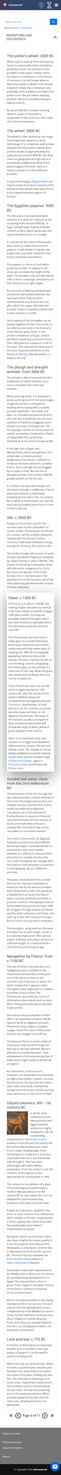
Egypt (10, 227)
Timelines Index (12, 1442)
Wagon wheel (40, 181)
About (6, 1456)
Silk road (16, 1326)
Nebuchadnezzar (17, 1262)
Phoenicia (17, 603)
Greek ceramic (38, 1139)
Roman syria (15, 768)
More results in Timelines (18, 27)
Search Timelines (13, 1448)
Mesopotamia (31, 117)
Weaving (26, 546)
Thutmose (14, 704)
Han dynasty (34, 1304)
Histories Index (11, 1433)
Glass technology (21, 760)
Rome (10, 1292)
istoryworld (15, 4)
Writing (23, 354)
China (21, 523)
